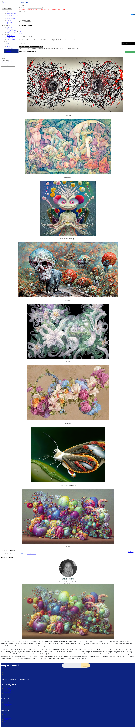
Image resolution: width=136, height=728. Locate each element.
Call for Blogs (7, 716)
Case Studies (7, 718)
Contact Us (7, 706)
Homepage (7, 688)
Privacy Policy (7, 692)
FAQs (5, 693)
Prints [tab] (20, 33)
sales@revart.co (31, 554)
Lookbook (6, 719)
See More (130, 552)
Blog (5, 714)
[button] (3, 57)
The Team (6, 702)
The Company (7, 704)
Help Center (7, 721)
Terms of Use (7, 690)
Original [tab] (21, 31)
